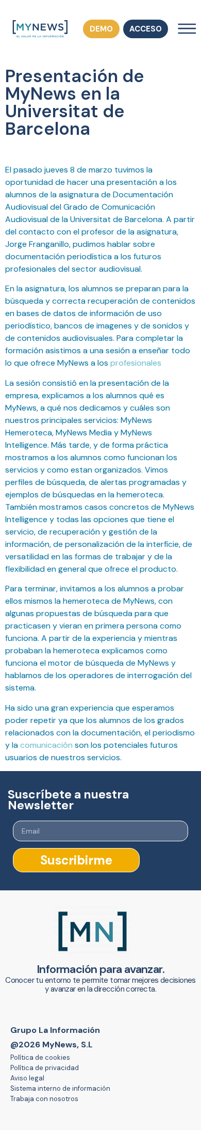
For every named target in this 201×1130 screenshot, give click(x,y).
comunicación (46, 745)
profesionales (135, 362)
